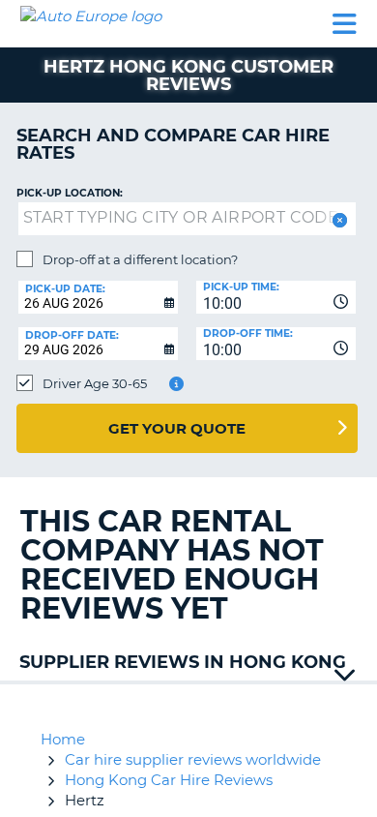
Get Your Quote (177, 428)
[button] (338, 220)
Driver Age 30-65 (95, 383)
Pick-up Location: (69, 193)
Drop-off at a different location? (140, 259)
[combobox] (276, 297)
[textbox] (187, 218)
